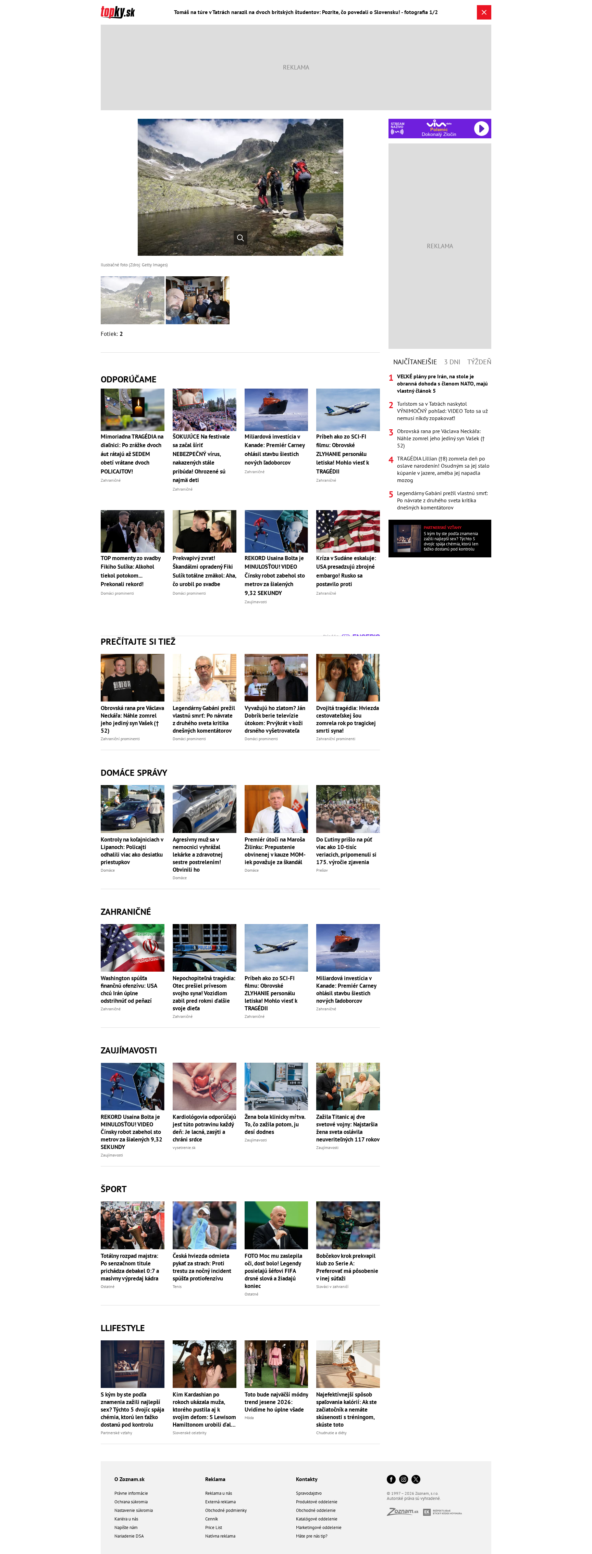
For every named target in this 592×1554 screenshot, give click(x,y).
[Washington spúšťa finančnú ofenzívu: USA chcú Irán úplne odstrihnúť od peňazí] (132, 948)
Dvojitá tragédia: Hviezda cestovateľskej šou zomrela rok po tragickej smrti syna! (347, 719)
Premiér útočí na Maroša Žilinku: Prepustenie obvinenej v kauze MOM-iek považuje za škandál (275, 851)
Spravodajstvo (309, 1493)
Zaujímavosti (129, 1050)
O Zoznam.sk (129, 1479)
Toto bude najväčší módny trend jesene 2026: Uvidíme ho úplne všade (276, 1402)
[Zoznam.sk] (405, 1514)
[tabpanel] (439, 442)
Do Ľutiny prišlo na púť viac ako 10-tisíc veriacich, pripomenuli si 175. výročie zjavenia (346, 851)
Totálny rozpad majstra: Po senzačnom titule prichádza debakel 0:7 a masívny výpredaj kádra (130, 1267)
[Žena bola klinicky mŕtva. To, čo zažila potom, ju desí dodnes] (276, 1086)
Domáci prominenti (189, 738)
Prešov (322, 870)
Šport (114, 1189)
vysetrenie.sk (184, 1147)
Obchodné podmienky (226, 1510)
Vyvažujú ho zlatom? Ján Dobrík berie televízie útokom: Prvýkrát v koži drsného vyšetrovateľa (275, 719)
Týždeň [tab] (479, 361)
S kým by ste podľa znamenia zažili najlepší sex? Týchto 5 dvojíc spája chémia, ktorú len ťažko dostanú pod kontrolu (132, 1409)
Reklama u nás (218, 1493)
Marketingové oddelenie (319, 1527)
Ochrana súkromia (131, 1502)
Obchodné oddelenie (316, 1510)
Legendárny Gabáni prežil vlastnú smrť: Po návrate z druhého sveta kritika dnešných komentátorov (204, 719)
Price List (213, 1527)
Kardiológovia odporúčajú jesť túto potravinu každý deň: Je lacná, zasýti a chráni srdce (204, 1128)
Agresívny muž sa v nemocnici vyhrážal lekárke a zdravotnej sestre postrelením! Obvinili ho (198, 854)
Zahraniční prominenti (120, 738)
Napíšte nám (126, 1527)
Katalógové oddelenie (316, 1519)
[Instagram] (403, 1480)
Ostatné (107, 1286)
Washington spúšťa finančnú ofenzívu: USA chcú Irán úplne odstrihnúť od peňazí (129, 989)
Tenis (177, 1286)
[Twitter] (415, 1480)
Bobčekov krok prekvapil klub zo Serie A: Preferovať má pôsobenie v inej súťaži (347, 1267)
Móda (249, 1417)
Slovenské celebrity (190, 1432)
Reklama (215, 1479)
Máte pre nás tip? (312, 1536)
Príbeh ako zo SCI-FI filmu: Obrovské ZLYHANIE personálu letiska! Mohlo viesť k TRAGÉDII (271, 993)
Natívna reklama (220, 1536)
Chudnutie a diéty (331, 1432)
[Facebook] (391, 1480)
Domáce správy (134, 772)
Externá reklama (220, 1502)
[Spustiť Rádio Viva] (439, 123)
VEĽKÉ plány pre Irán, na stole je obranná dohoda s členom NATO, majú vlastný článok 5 (442, 383)
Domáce (108, 870)
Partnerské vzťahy (116, 1432)
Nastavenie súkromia (133, 1510)
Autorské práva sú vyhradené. (414, 1498)
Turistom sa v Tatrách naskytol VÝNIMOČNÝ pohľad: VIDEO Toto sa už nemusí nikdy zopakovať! (442, 410)
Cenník (211, 1519)
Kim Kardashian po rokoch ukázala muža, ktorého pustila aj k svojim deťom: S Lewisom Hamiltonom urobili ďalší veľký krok (204, 1409)
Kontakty (307, 1479)
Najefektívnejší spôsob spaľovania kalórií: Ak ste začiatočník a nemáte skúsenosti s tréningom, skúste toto (346, 1409)
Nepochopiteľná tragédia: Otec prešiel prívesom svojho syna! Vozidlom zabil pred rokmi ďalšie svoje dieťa (204, 993)
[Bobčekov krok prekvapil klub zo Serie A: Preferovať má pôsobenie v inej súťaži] (348, 1225)
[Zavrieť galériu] (484, 12)
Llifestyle (123, 1328)
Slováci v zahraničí (332, 1286)
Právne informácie (131, 1493)
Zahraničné (126, 911)
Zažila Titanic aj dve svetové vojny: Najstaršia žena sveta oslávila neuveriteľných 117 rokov (348, 1128)
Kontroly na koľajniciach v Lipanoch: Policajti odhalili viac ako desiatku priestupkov (132, 851)
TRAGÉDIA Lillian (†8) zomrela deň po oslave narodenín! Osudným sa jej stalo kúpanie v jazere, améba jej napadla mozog (443, 469)
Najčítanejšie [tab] (415, 361)
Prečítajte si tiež (138, 641)
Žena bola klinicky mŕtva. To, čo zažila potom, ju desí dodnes (275, 1124)
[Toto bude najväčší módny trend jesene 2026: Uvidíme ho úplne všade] (276, 1364)
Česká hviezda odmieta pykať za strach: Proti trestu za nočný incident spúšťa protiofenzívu (202, 1267)
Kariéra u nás (126, 1519)
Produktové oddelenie (316, 1502)
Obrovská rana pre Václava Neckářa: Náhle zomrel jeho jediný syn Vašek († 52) (132, 719)
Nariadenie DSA (129, 1536)
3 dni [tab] (452, 361)
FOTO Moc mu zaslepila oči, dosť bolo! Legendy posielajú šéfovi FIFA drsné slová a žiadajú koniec (273, 1271)
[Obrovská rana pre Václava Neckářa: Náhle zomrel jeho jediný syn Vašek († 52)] (132, 678)
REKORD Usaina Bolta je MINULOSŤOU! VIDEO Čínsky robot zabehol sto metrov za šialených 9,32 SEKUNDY (131, 1132)
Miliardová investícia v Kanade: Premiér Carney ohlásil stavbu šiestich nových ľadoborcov (346, 989)
